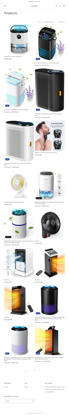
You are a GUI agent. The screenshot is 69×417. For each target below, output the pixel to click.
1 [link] (25, 370)
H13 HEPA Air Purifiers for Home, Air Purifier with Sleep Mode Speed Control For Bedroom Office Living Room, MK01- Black (50, 319)
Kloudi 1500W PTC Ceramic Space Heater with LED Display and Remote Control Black (49, 358)
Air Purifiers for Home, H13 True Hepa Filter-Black (47, 63)
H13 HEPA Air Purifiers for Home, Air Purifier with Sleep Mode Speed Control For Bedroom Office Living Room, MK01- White (19, 359)
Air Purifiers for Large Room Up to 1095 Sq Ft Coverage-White (18, 164)
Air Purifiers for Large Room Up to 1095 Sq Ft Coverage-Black (48, 114)
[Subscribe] (32, 401)
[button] (5, 6)
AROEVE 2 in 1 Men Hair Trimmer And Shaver (46, 152)
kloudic (31, 413)
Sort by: (40, 22)
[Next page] (43, 370)
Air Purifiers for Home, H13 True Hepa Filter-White (16, 109)
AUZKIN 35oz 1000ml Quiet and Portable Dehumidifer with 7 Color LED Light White (49, 203)
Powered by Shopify (38, 413)
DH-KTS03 (6, 280)
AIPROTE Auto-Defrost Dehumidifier (13, 56)
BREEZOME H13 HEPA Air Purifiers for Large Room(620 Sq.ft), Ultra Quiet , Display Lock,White (19, 241)
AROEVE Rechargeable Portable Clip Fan (14, 202)
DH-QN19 (6, 317)
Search (6, 387)
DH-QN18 (37, 280)
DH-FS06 (37, 241)
